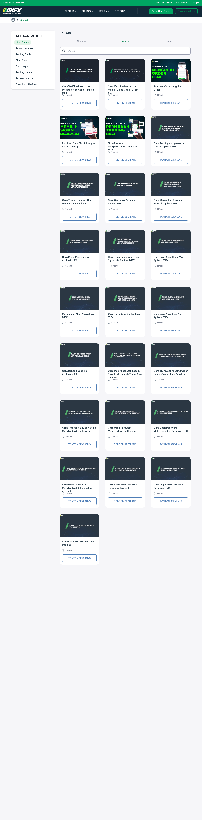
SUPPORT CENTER (163, 3)
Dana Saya (22, 66)
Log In (196, 3)
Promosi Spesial (24, 78)
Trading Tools (23, 54)
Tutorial (125, 41)
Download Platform (26, 84)
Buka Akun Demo (161, 11)
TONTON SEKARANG (79, 103)
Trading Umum (24, 72)
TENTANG (120, 11)
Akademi (81, 41)
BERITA (103, 11)
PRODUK (69, 11)
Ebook (168, 41)
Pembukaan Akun (25, 48)
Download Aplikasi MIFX (14, 3)
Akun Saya (21, 60)
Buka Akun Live (186, 11)
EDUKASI (86, 11)
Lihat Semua (23, 42)
